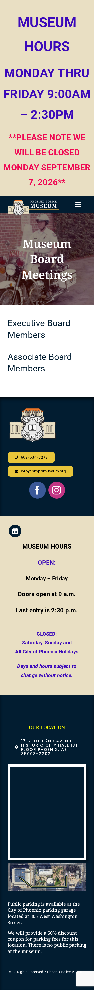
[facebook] (37, 490)
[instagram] (56, 490)
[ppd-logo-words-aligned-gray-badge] (33, 202)
